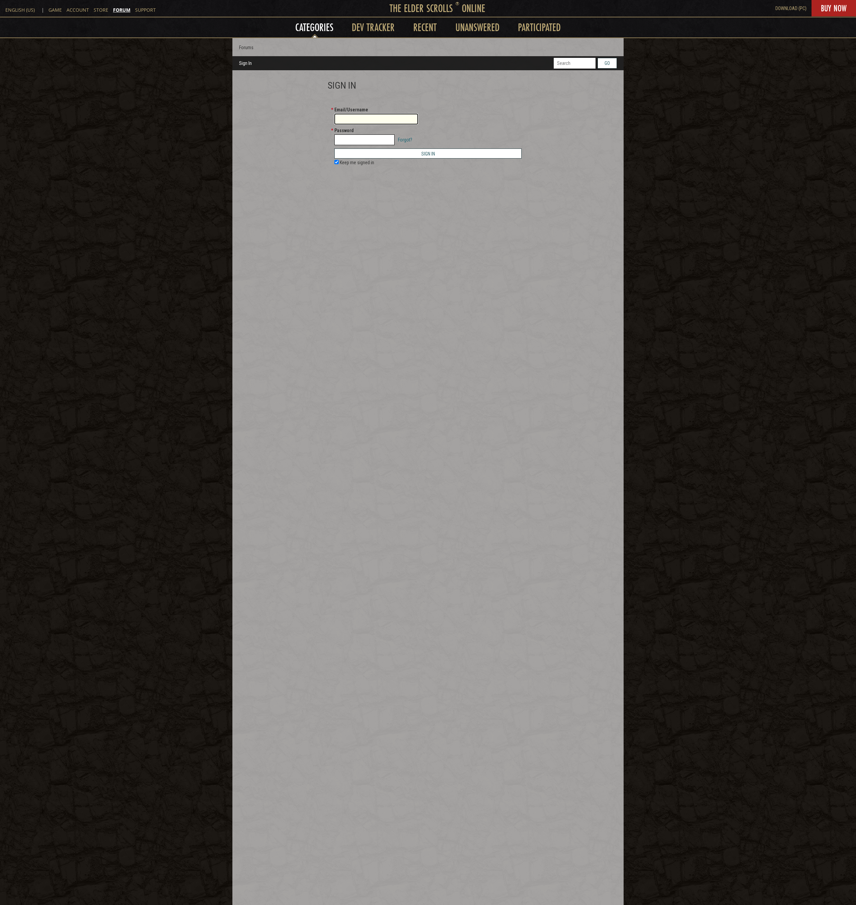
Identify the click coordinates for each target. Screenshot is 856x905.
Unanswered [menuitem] (477, 27)
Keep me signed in (356, 162)
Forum (121, 10)
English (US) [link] (20, 10)
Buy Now (834, 8)
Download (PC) (791, 8)
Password (344, 130)
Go (607, 63)
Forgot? (405, 139)
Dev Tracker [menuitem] (373, 27)
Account (78, 10)
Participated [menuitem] (539, 27)
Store (101, 10)
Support (145, 10)
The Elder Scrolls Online (437, 8)
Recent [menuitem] (425, 27)
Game (55, 10)
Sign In (245, 63)
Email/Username (351, 109)
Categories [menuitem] (314, 27)
